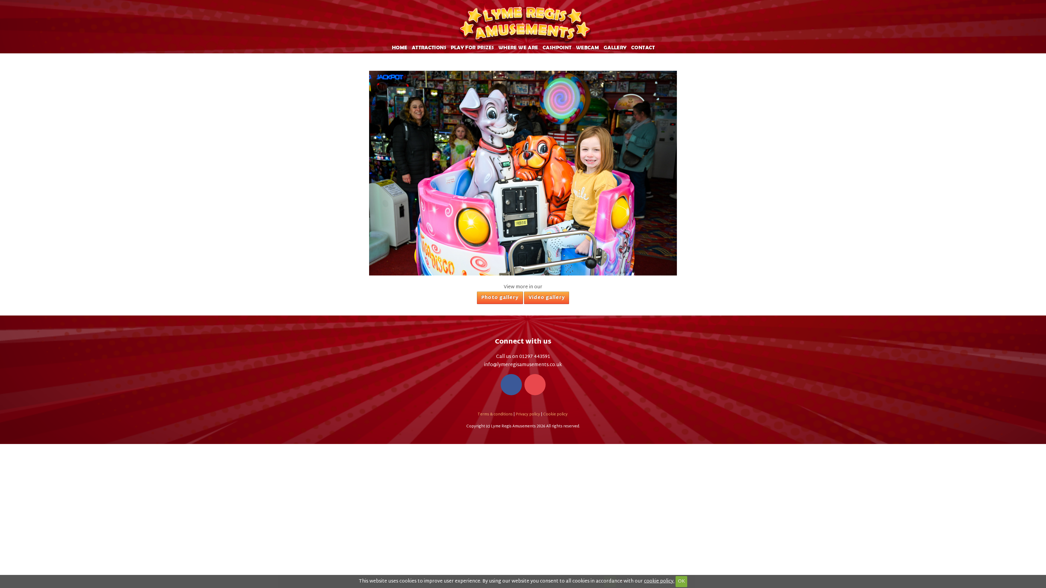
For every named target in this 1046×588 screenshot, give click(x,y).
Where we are (518, 47)
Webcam (587, 47)
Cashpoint (557, 47)
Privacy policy (528, 414)
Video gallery (546, 298)
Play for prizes (472, 47)
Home (400, 47)
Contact (643, 47)
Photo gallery (499, 298)
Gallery (615, 47)
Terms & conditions (495, 414)
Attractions (429, 47)
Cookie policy (555, 414)
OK (681, 581)
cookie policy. (659, 581)
